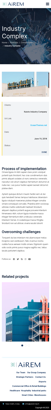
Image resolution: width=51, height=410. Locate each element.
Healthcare (15, 390)
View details (11, 334)
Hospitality (26, 390)
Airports (42, 381)
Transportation (23, 299)
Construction (27, 42)
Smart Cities (27, 395)
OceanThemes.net (38, 125)
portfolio (14, 42)
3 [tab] (29, 345)
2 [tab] (25, 345)
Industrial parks (39, 390)
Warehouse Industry (22, 303)
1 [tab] (22, 345)
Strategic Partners (24, 377)
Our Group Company (36, 372)
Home (4, 42)
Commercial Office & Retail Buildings (29, 386)
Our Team (20, 372)
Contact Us (40, 377)
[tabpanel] (25, 312)
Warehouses (40, 395)
